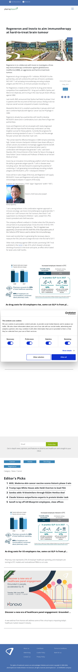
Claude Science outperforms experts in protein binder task (38, 497)
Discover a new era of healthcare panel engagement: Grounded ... (38, 612)
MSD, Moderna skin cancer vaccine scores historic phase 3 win (40, 483)
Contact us (27, 657)
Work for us (57, 653)
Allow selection (38, 357)
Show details (67, 350)
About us (26, 648)
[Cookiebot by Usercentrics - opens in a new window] (67, 313)
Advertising (27, 653)
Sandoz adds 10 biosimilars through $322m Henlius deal (37, 492)
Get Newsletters (16, 2)
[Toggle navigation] (73, 9)
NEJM (20, 245)
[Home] (11, 9)
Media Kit (27, 2)
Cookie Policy (41, 653)
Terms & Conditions (60, 648)
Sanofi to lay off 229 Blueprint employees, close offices (36, 502)
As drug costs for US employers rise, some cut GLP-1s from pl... (37, 304)
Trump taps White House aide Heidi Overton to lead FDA (37, 488)
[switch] (29, 343)
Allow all (64, 357)
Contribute (40, 648)
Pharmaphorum (9, 651)
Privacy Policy (41, 657)
